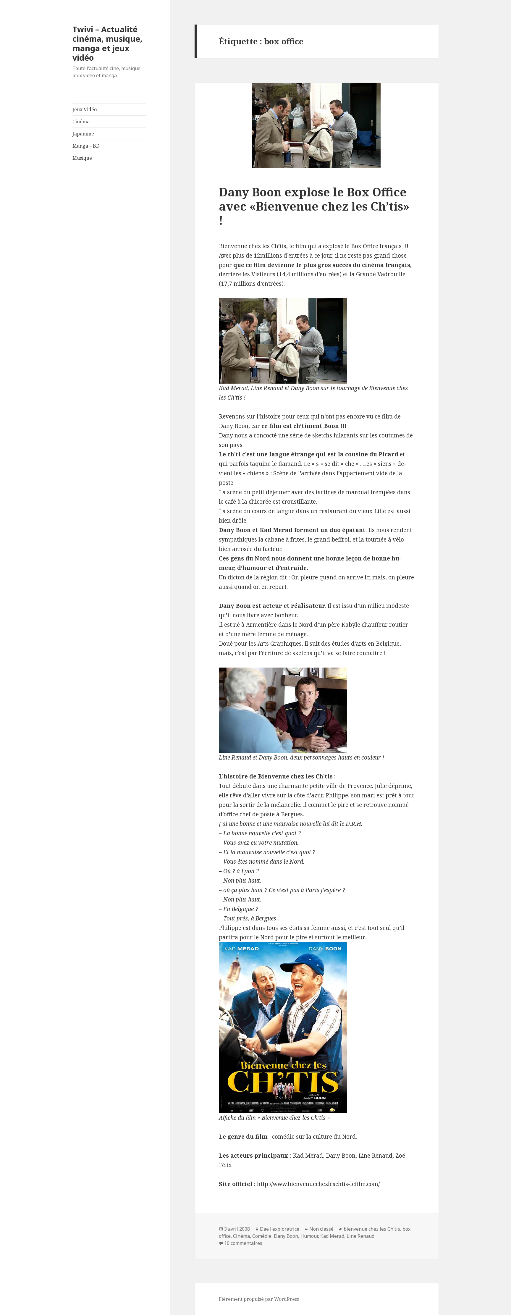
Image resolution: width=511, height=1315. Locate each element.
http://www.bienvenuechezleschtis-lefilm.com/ (318, 1184)
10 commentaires (243, 1243)
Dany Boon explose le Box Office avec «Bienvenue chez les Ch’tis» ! (314, 206)
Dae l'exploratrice (279, 1229)
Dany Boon (286, 1236)
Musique (82, 158)
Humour (309, 1236)
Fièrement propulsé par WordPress (259, 1299)
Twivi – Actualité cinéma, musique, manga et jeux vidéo (107, 43)
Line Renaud (360, 1236)
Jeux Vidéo (84, 109)
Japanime (83, 133)
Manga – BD (85, 146)
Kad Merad (332, 1236)
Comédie (261, 1236)
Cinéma (81, 121)
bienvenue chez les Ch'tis (372, 1229)
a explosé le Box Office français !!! (362, 246)
